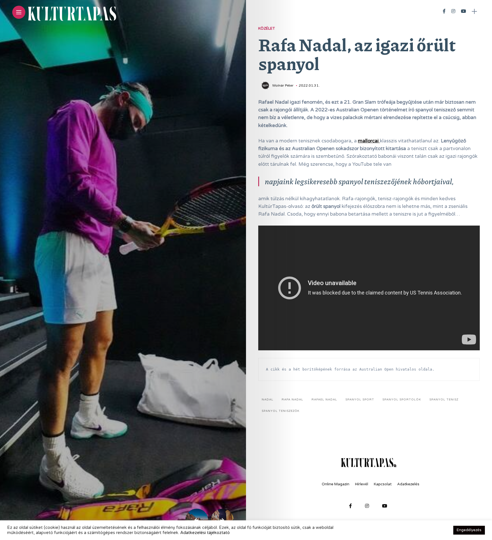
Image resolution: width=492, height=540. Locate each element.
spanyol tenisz (443, 399)
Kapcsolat (382, 484)
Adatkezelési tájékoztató (205, 532)
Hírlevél (361, 484)
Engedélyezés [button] (469, 530)
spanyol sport (359, 399)
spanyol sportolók (401, 399)
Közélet (266, 28)
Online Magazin (335, 484)
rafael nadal (324, 399)
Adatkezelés (408, 484)
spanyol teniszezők (281, 411)
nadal (267, 399)
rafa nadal (292, 399)
